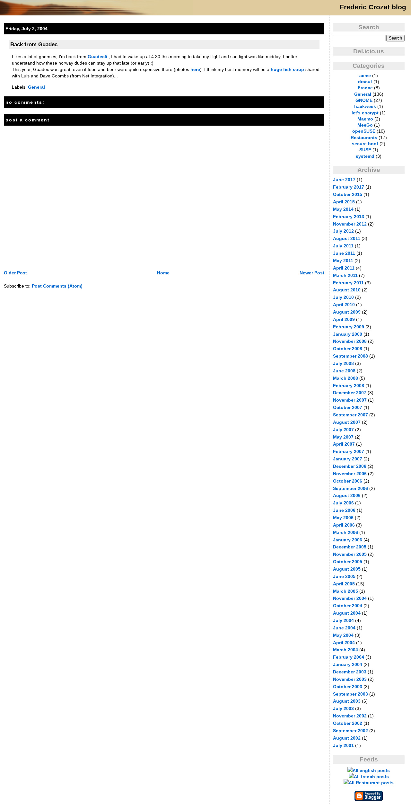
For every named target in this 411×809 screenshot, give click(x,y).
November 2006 (350, 473)
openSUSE (363, 131)
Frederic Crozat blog (373, 7)
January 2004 (347, 664)
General (36, 87)
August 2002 (347, 738)
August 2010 (347, 289)
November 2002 (350, 715)
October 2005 (347, 561)
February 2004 (348, 657)
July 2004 (343, 620)
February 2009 (348, 326)
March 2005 (345, 591)
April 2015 (344, 201)
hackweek (365, 106)
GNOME (363, 100)
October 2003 (347, 686)
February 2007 (348, 451)
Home (163, 272)
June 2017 (344, 179)
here (195, 69)
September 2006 (350, 488)
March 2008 (345, 378)
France (365, 87)
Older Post (15, 272)
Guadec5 (97, 56)
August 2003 (347, 701)
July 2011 (343, 245)
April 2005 (344, 583)
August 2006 (347, 495)
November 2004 (350, 598)
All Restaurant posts (371, 782)
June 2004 (344, 627)
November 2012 (350, 224)
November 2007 (350, 400)
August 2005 (347, 569)
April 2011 (343, 268)
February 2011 (348, 282)
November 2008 (350, 341)
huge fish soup (287, 69)
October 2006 (347, 481)
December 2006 (349, 466)
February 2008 (348, 385)
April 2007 (344, 444)
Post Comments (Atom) (57, 286)
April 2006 (344, 525)
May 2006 (343, 517)
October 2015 (347, 194)
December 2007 (349, 392)
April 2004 (344, 642)
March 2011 (345, 275)
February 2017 (348, 187)
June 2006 (344, 510)
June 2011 (344, 253)
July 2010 (343, 297)
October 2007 (347, 407)
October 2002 (347, 723)
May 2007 (343, 437)
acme (365, 75)
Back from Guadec (33, 44)
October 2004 (347, 605)
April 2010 (344, 304)
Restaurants (364, 137)
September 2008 (350, 356)
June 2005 (344, 576)
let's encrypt (365, 112)
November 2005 (350, 554)
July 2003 (343, 708)
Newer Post (312, 272)
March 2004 (345, 649)
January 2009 (347, 334)
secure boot (365, 143)
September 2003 (350, 694)
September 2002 (350, 730)
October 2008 (347, 348)
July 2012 (343, 231)
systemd (365, 156)
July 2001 (343, 745)
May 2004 (343, 635)
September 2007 (350, 414)
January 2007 (347, 458)
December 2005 (349, 546)
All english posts (371, 770)
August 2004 (347, 613)
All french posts (371, 776)
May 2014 (343, 209)
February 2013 (348, 216)
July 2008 (343, 363)
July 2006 (343, 502)
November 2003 (350, 679)
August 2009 (347, 312)
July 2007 (343, 429)
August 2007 (347, 422)
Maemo (365, 118)
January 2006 (347, 539)
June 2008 (344, 370)
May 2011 (343, 260)
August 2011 (346, 238)
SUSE (365, 149)
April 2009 (344, 319)
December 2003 (349, 671)
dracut (365, 81)
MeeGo (365, 125)
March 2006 (345, 532)
